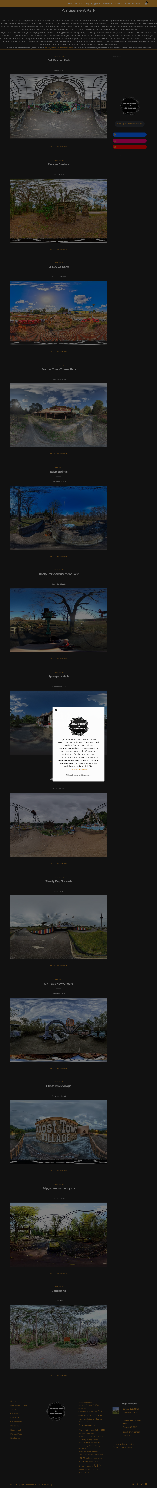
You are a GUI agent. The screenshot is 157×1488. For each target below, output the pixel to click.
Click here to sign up (78, 769)
